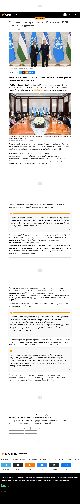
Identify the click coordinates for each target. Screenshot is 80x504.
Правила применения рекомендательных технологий (19, 480)
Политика (14, 459)
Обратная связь (63, 480)
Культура (62, 459)
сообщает (38, 90)
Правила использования (24, 477)
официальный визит (42, 428)
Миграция (53, 459)
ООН (32, 428)
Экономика (32, 459)
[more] (69, 229)
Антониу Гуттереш (24, 428)
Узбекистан (13, 428)
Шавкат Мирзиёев (31, 432)
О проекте (4, 477)
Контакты (12, 477)
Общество (43, 459)
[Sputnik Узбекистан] (10, 16)
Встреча (53, 428)
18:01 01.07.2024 (14, 29)
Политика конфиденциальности (44, 477)
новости (4, 459)
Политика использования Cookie (67, 477)
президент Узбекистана (16, 432)
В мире (22, 459)
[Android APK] (7, 486)
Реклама (55, 480)
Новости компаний (44, 480)
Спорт (70, 459)
